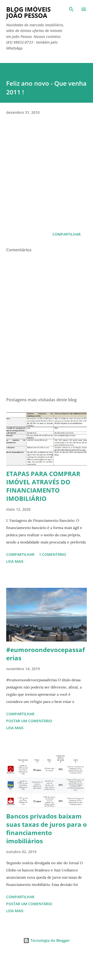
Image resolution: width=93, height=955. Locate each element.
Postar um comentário (29, 720)
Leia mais (15, 561)
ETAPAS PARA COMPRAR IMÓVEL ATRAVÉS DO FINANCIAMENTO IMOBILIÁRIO (43, 486)
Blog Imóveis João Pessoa (28, 12)
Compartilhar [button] (66, 234)
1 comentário (52, 554)
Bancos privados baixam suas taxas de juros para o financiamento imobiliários (46, 828)
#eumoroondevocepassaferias (45, 653)
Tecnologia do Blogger (49, 940)
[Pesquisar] (71, 9)
